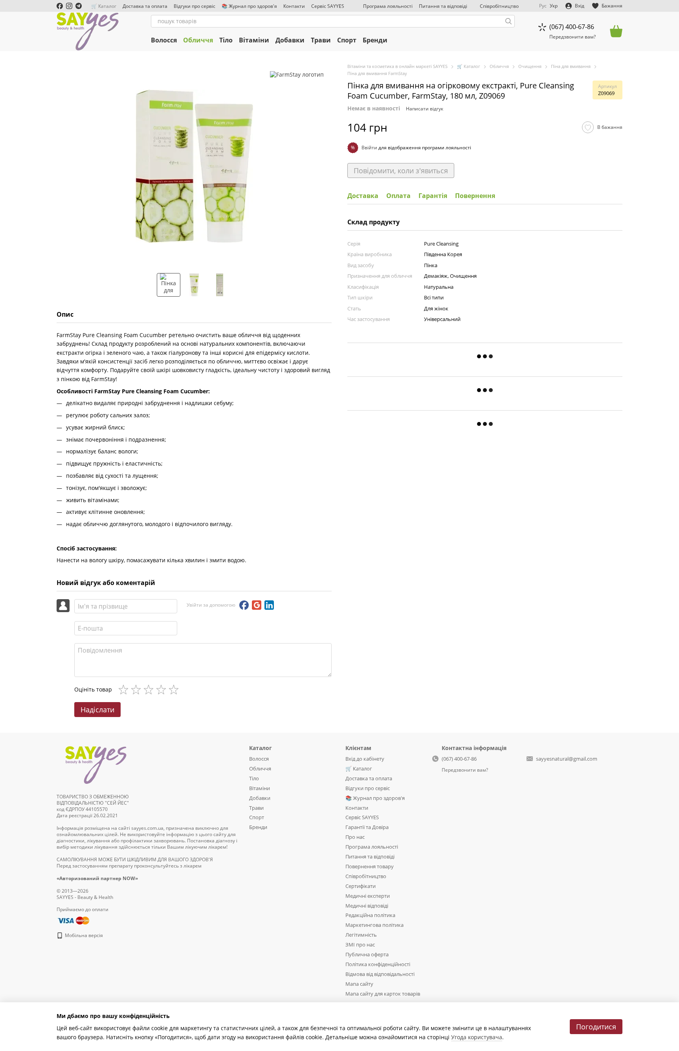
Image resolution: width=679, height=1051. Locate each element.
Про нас (355, 836)
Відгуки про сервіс (194, 6)
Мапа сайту (359, 983)
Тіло (226, 40)
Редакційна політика (370, 915)
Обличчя (198, 40)
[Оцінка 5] (175, 689)
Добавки (290, 40)
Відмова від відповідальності (380, 974)
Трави (321, 40)
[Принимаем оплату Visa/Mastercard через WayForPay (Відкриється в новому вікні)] (73, 920)
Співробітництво (499, 6)
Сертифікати (360, 886)
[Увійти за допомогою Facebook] (244, 605)
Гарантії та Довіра (367, 827)
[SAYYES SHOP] (96, 763)
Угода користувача (476, 1037)
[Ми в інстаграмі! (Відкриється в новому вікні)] (69, 6)
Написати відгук (424, 108)
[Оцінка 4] (162, 689)
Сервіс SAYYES (327, 6)
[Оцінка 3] (150, 689)
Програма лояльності (388, 6)
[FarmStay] (297, 74)
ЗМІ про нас (360, 944)
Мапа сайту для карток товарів (382, 993)
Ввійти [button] (369, 147)
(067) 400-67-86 (571, 26)
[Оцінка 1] (125, 689)
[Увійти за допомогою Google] (256, 605)
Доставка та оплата (145, 6)
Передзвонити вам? (572, 37)
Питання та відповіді (443, 6)
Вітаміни (254, 40)
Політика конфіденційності (377, 964)
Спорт (346, 40)
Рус (543, 6)
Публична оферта (367, 954)
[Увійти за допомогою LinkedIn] (269, 605)
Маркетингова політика (374, 924)
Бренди (375, 40)
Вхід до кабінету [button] (364, 758)
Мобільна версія (83, 935)
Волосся (164, 40)
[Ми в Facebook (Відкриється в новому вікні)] (60, 6)
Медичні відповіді (366, 905)
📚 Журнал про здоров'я (249, 6)
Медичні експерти (367, 895)
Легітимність (361, 934)
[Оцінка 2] (137, 689)
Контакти (294, 6)
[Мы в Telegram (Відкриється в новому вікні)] (78, 6)
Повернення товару (369, 866)
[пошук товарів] (508, 21)
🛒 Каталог (103, 6)
